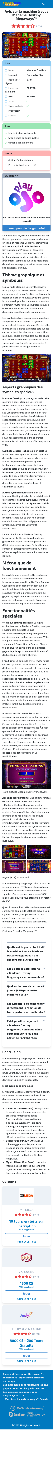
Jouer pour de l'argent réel (26, 228)
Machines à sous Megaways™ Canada (26, 1399)
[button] (26, 953)
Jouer (26, 1236)
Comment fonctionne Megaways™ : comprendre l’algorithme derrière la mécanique (23, 1377)
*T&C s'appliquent (26, 1230)
